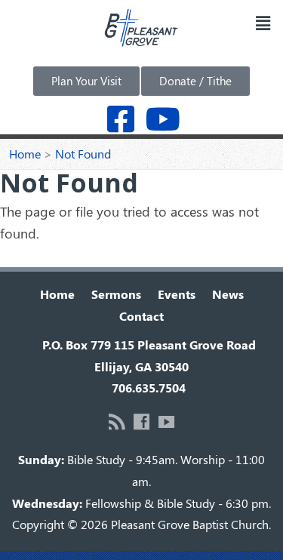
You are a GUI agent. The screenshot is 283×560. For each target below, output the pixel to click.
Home (25, 154)
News (228, 294)
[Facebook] (141, 421)
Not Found (83, 154)
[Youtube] (162, 118)
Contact (141, 316)
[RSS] (117, 421)
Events (176, 294)
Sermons (116, 294)
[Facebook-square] (120, 118)
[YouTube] (166, 421)
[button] (262, 22)
